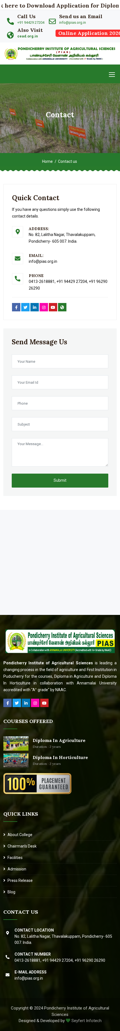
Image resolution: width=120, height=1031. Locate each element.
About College (20, 834)
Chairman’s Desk (22, 846)
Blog (11, 892)
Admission (17, 869)
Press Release (20, 880)
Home (47, 161)
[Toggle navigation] (112, 74)
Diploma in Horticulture (60, 757)
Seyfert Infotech (86, 1020)
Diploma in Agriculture (59, 740)
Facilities (15, 857)
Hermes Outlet (13, 512)
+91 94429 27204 (30, 22)
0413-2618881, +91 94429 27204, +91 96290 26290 (60, 960)
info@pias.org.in (72, 22)
